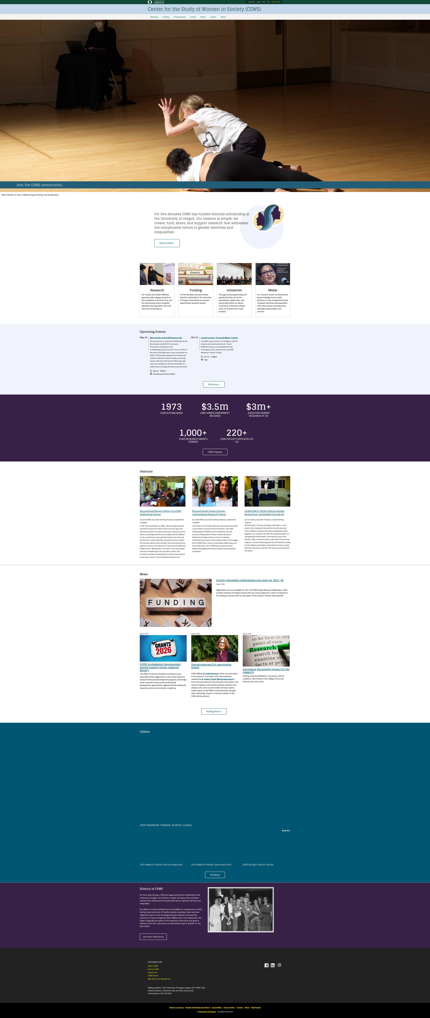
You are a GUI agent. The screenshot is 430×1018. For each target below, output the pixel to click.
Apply (258, 2)
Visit (263, 2)
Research (154, 17)
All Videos (215, 874)
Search (274, 2)
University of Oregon (207, 1011)
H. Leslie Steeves (210, 673)
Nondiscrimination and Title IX (197, 1007)
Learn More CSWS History (153, 936)
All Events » (214, 384)
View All (285, 830)
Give (268, 2)
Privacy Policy (229, 1007)
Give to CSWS (166, 243)
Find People (256, 1007)
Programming (180, 17)
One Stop (252, 2)
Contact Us (152, 972)
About (223, 17)
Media (203, 17)
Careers (239, 1007)
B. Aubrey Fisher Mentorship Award (217, 679)
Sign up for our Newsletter (159, 979)
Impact (213, 17)
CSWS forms (153, 975)
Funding (165, 17)
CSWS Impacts (215, 451)
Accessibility (217, 1007)
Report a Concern (176, 1007)
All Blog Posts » (213, 711)
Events (193, 17)
